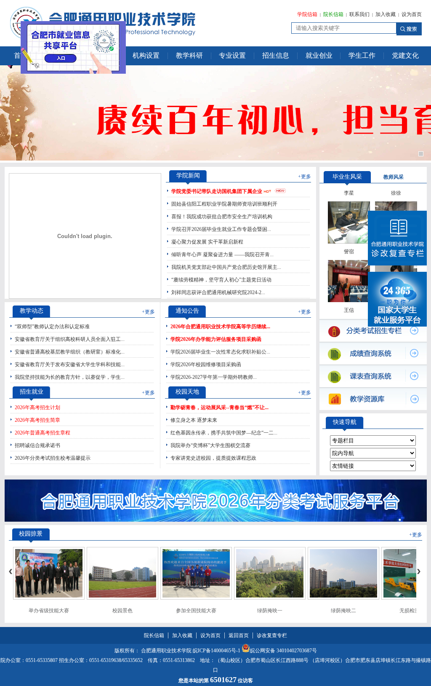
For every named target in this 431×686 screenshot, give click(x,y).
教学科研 (189, 55)
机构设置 (146, 55)
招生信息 (275, 55)
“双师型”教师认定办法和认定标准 (52, 327)
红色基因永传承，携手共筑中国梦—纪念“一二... (223, 433)
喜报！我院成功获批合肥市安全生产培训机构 (221, 217)
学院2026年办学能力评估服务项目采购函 (215, 339)
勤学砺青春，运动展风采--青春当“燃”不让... (219, 407)
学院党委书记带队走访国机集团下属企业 (216, 191)
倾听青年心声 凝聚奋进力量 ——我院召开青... (222, 254)
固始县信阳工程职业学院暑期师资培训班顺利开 (224, 204)
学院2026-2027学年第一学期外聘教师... (213, 377)
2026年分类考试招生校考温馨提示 (52, 458)
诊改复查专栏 (272, 635)
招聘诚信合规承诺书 (37, 445)
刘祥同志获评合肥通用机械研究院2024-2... (218, 292)
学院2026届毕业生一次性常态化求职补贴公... (220, 352)
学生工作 (362, 55)
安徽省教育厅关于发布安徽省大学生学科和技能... (70, 364)
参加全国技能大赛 (196, 611)
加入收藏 (385, 14)
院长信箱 (333, 14)
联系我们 (359, 14)
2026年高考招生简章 (37, 420)
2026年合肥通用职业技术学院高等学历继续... (220, 327)
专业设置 (232, 55)
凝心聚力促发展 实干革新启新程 (207, 242)
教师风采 (393, 177)
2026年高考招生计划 (37, 407)
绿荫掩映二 (343, 611)
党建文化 (405, 55)
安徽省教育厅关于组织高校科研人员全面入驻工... (70, 339)
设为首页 (412, 14)
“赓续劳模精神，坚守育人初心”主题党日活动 (221, 280)
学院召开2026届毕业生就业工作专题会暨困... (221, 229)
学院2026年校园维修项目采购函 (205, 364)
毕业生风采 (347, 177)
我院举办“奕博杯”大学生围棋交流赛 (210, 445)
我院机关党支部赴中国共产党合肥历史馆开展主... (226, 267)
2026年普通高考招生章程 (42, 433)
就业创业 (319, 55)
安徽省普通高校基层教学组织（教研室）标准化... (70, 352)
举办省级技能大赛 (49, 611)
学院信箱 (307, 14)
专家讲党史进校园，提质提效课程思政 (213, 458)
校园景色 (122, 611)
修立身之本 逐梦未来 (193, 420)
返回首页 (239, 635)
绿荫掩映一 (269, 611)
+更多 (304, 177)
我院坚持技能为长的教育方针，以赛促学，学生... (70, 377)
